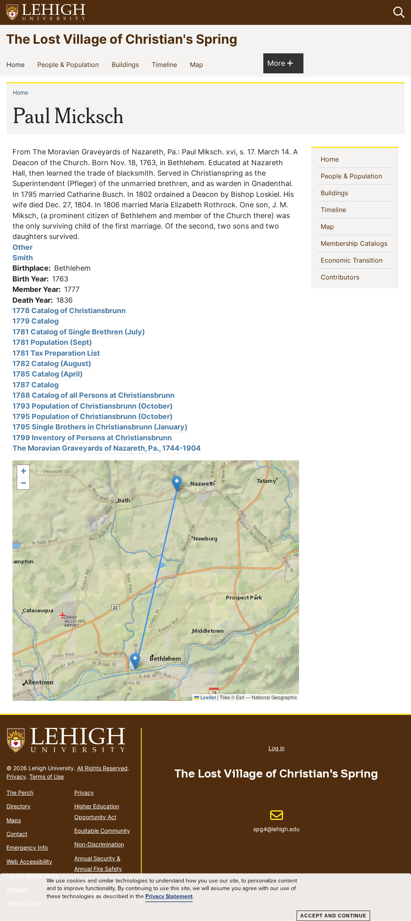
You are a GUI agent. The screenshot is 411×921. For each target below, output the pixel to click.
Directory (18, 806)
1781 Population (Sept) (52, 342)
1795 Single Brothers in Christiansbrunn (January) (99, 427)
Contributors (353, 276)
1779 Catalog (35, 321)
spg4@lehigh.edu (276, 821)
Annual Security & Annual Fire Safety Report (98, 868)
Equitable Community (102, 830)
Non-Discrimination (99, 844)
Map (198, 64)
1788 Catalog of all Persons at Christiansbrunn (93, 395)
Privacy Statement (169, 897)
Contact (16, 834)
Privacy (16, 776)
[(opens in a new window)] (46, 12)
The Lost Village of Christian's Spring (121, 39)
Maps (13, 820)
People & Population (69, 64)
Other (22, 247)
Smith (22, 258)
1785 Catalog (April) (47, 374)
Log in (277, 748)
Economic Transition (356, 260)
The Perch (19, 792)
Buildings (127, 64)
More (280, 63)
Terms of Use (46, 776)
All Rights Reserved (102, 768)
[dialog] (205, 897)
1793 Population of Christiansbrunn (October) (92, 406)
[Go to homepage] (70, 740)
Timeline (166, 64)
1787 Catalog (35, 385)
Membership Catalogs (356, 243)
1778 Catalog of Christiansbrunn (69, 311)
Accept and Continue (333, 916)
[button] (397, 12)
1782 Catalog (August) (51, 363)
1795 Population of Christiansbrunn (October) (92, 416)
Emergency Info (27, 847)
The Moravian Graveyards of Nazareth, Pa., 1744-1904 (106, 448)
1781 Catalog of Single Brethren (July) (78, 332)
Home (17, 64)
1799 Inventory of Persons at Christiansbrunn (92, 438)
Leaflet (207, 697)
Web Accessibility (29, 861)
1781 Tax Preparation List (56, 353)
